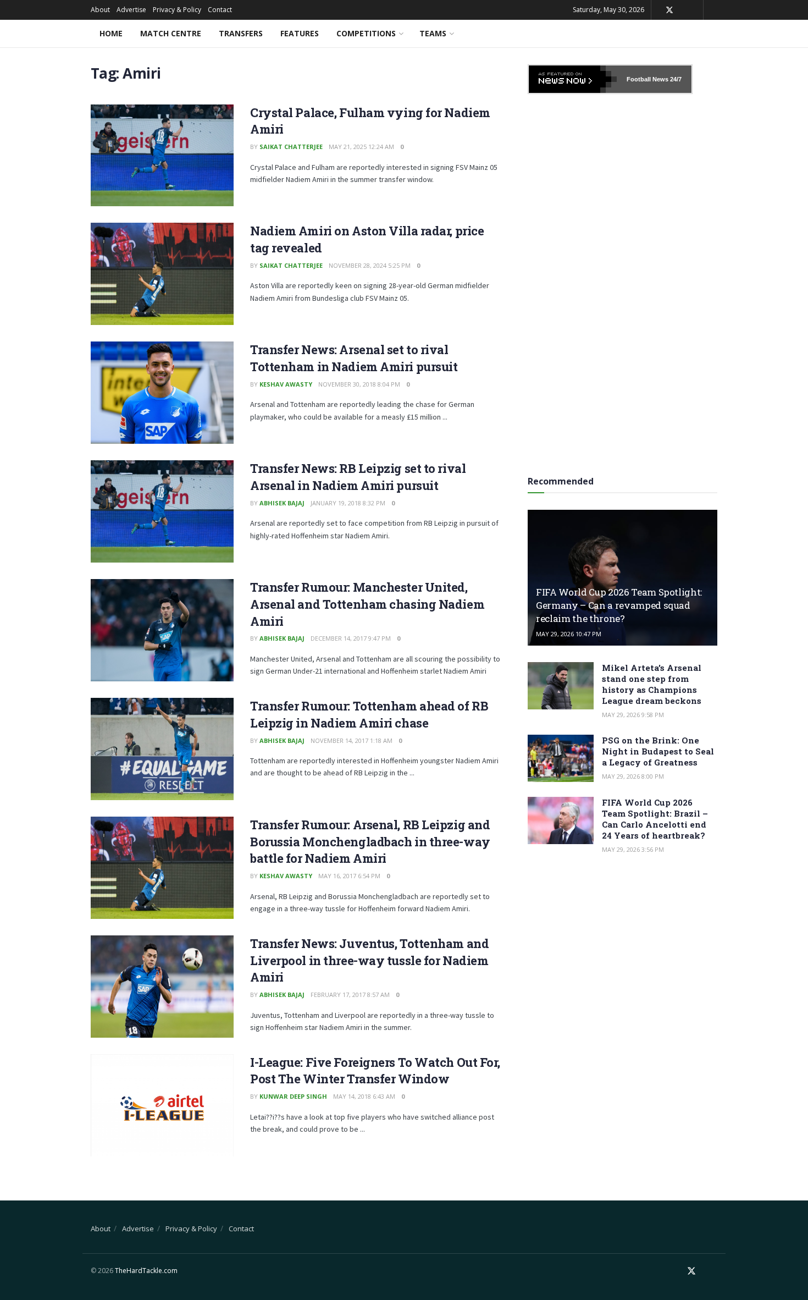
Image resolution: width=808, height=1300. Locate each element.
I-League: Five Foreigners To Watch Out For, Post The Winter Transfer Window (375, 1070)
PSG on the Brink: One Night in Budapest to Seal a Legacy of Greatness (658, 751)
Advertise (131, 9)
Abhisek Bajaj (282, 503)
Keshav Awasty (285, 384)
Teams (432, 33)
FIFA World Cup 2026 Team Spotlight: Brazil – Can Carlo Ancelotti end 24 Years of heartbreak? (655, 819)
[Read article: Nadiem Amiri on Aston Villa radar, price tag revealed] (162, 274)
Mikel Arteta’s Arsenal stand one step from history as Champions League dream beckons (651, 684)
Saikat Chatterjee (291, 146)
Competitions (366, 33)
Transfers (241, 33)
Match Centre (170, 33)
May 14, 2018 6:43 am (364, 1096)
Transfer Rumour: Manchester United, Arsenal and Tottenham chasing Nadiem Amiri (367, 604)
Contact (220, 9)
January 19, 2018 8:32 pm (348, 503)
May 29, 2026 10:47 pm (568, 634)
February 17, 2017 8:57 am (350, 994)
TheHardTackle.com (146, 1270)
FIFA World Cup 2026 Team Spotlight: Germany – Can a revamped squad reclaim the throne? (619, 605)
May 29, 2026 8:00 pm (633, 776)
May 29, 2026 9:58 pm (633, 714)
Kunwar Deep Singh (293, 1096)
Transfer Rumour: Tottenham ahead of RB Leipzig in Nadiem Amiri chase (369, 714)
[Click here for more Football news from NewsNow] (573, 79)
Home (111, 33)
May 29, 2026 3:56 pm (633, 849)
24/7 (675, 79)
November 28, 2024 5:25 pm (370, 265)
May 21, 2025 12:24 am (361, 146)
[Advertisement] (622, 281)
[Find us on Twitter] (669, 10)
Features (299, 33)
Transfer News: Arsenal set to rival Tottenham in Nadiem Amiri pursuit (353, 357)
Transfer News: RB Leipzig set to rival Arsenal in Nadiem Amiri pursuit (358, 476)
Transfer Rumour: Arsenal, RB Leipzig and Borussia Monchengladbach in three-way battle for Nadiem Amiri (370, 842)
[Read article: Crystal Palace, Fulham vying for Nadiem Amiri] (162, 155)
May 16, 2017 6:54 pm (349, 876)
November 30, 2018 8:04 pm (359, 384)
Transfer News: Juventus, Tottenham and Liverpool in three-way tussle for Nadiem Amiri (369, 960)
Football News (647, 79)
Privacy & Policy (177, 9)
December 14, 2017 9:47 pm (351, 638)
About (100, 9)
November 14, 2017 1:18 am (351, 740)
